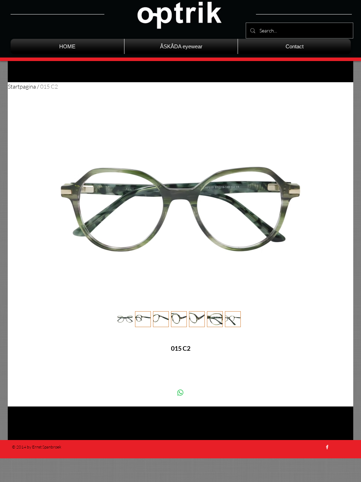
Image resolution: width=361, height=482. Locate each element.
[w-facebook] (327, 447)
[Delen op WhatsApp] (180, 392)
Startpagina (22, 86)
